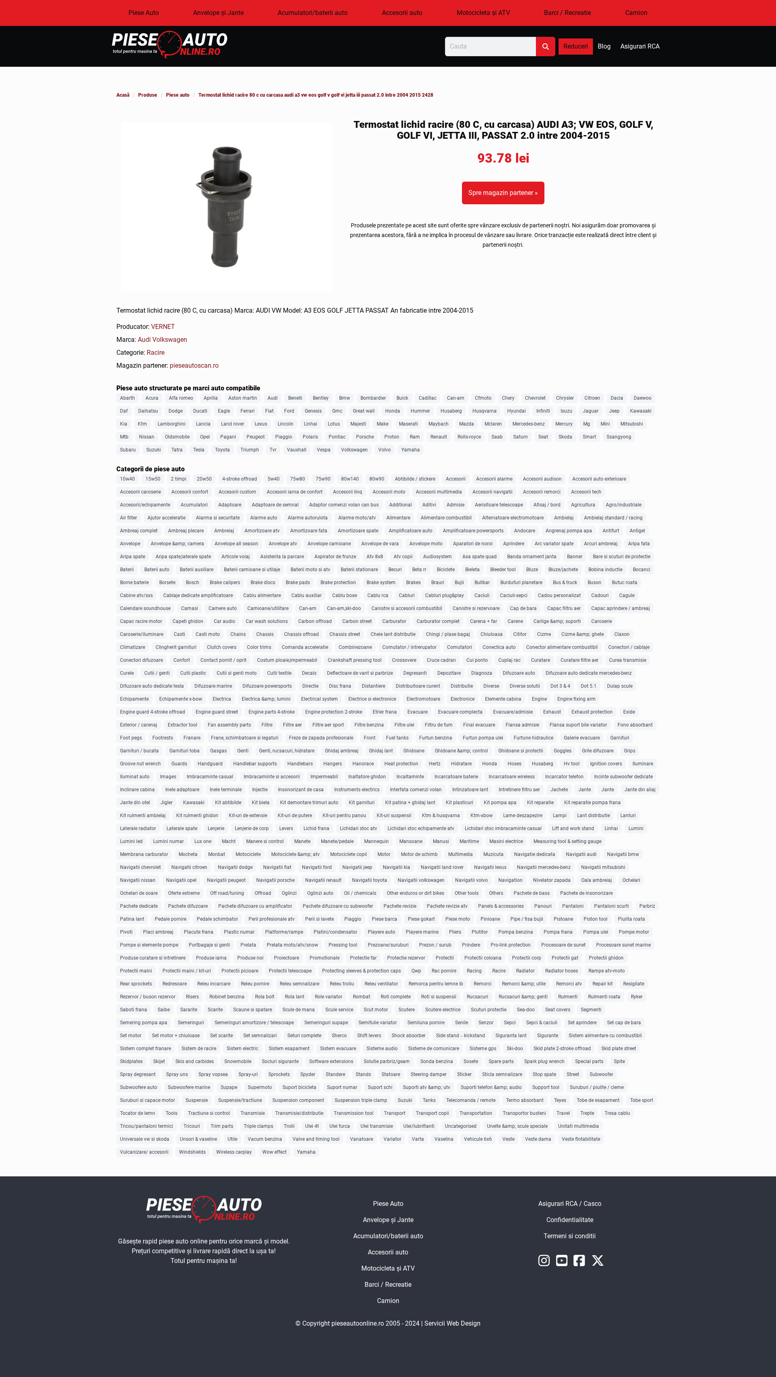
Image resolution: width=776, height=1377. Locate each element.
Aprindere (513, 544)
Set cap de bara (624, 1022)
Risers (192, 997)
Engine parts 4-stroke (272, 712)
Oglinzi (289, 893)
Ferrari (247, 411)
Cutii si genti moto (237, 673)
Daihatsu (148, 411)
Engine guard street (217, 712)
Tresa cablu (617, 1113)
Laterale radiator (138, 828)
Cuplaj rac (509, 660)
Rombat (361, 997)
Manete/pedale (337, 841)
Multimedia (460, 854)
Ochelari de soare (139, 893)
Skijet (159, 1061)
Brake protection (338, 582)
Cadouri (600, 595)
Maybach (438, 424)
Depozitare (449, 673)
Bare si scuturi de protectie (621, 556)
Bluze (532, 569)
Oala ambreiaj (596, 880)
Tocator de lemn (137, 1113)
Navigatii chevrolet (140, 867)
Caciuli (481, 595)
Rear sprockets (136, 984)
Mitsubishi (631, 424)
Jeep (614, 411)
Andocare (524, 531)
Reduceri (575, 46)
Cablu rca (377, 595)
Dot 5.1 (589, 686)
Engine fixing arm (576, 699)
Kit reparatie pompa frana (592, 802)
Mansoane (410, 841)
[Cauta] (545, 46)
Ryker (637, 997)
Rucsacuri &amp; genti (523, 997)
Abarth (127, 398)
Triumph (249, 450)
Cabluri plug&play (444, 595)
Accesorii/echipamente (145, 505)
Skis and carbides (194, 1061)
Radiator (525, 971)
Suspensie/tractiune (240, 1100)
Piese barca (384, 919)
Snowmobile (237, 1061)
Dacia (617, 398)
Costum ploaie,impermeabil (287, 660)
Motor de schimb (419, 854)
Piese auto (178, 95)
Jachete (559, 789)
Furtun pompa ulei (483, 738)
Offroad (263, 893)
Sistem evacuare (338, 1048)
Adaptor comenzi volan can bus (344, 505)
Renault (438, 437)
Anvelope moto (426, 544)
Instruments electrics (357, 789)
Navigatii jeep (357, 867)
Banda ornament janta (532, 556)
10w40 (127, 479)
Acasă (122, 95)
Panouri (543, 906)
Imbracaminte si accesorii (272, 777)
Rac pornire (444, 971)
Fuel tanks (397, 738)
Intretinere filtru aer (519, 789)
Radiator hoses (561, 971)
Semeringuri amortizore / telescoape (254, 1022)
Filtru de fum (439, 725)
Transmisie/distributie (299, 1113)
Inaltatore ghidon (367, 777)
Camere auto (223, 608)
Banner (574, 556)
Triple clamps (258, 1126)
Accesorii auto (402, 13)
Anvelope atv (283, 544)
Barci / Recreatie (567, 13)
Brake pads (298, 582)
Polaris (310, 437)
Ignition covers (606, 764)
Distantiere (373, 686)
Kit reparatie (540, 802)
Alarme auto (263, 518)
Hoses (514, 764)
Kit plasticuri (459, 802)
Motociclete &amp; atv (295, 854)
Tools (171, 1113)
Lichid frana (316, 828)
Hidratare (461, 764)
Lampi (560, 815)
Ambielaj (564, 518)
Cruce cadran (441, 660)
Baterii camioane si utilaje (252, 569)
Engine (539, 699)
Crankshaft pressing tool (355, 660)
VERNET (163, 326)
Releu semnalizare (299, 984)
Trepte (587, 1113)
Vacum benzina (265, 1139)
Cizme (544, 634)
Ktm (142, 424)
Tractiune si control (209, 1113)
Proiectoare (286, 958)
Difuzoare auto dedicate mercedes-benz (589, 673)
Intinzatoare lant (470, 789)
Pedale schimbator (217, 919)
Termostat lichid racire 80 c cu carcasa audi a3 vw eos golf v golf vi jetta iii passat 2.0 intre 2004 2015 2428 (315, 95)
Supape (229, 1087)
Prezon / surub (435, 945)
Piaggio (283, 437)
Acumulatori (194, 505)
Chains (238, 634)
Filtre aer (292, 725)
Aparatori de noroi (473, 544)
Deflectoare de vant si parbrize (360, 673)
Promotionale (325, 958)
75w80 (297, 479)
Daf (124, 411)
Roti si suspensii (438, 997)
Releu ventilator (381, 984)
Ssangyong (619, 437)
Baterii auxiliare (196, 569)
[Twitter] (598, 1263)
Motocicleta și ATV (483, 13)
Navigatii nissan (138, 880)
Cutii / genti (157, 673)
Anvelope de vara (380, 544)
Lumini (635, 828)
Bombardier (373, 398)
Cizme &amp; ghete (582, 634)
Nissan (146, 437)
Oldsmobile (177, 437)
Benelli (295, 398)
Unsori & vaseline (198, 1139)
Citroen (592, 398)
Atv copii (403, 556)
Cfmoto (483, 398)
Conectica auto (499, 647)
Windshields (192, 1152)
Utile (232, 1139)
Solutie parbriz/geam (387, 1061)
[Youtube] (564, 1263)
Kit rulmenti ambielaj (143, 815)
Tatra (177, 450)
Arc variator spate (554, 544)
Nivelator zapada (552, 880)
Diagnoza (481, 673)
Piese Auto (144, 13)
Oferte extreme (184, 893)
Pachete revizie (400, 906)
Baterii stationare (359, 569)
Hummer (420, 411)
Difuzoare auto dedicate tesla (152, 686)
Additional (400, 505)
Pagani (228, 437)
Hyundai (516, 411)
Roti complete (396, 997)
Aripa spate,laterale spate (183, 556)
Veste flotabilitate (581, 1139)
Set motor (130, 1035)
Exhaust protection (592, 712)
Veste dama (538, 1139)
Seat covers (557, 1010)
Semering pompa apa (143, 1022)
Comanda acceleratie (305, 647)
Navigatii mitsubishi (603, 867)
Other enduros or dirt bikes (415, 893)
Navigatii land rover (442, 867)
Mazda (466, 424)
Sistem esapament (289, 1048)
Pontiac (337, 437)
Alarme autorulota (308, 518)
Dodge (176, 411)
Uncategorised (461, 1126)
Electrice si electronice (372, 699)
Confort (181, 660)
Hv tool (572, 764)
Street (573, 1074)
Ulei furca (339, 1126)
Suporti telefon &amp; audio (491, 1087)
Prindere (471, 945)
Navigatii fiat (277, 867)
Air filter (128, 518)
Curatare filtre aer (580, 660)
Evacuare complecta (460, 712)
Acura (152, 398)
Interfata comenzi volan (416, 789)
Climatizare (132, 647)
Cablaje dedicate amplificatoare (198, 595)
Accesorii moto (389, 492)
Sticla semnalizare (502, 1074)
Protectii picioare (239, 971)
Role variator (328, 997)
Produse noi (250, 958)
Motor (383, 854)
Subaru (128, 450)
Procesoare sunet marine (623, 945)
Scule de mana (299, 1010)
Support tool (545, 1087)
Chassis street (344, 634)
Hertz (435, 764)
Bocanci (641, 569)
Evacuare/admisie (513, 712)
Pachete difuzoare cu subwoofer (338, 906)
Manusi (441, 841)
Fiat (269, 411)
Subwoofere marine (189, 1087)
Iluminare (643, 764)
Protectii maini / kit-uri (186, 971)
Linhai (310, 424)
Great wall (364, 411)
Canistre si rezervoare (476, 608)
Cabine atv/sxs (136, 595)
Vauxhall (296, 450)
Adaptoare (229, 505)
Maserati (408, 424)
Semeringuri (191, 1022)
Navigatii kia (396, 867)
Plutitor (480, 932)
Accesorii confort (189, 492)
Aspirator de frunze (335, 556)
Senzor (486, 1022)
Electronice (462, 699)
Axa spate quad (479, 556)
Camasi (189, 608)
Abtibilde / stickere (415, 479)
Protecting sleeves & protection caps (361, 971)
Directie (310, 686)
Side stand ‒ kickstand (460, 1035)
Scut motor (376, 1010)
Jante (584, 789)
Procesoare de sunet (563, 945)
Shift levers (369, 1035)
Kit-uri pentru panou (344, 815)
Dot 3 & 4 (560, 686)
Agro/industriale (623, 505)
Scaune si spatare (252, 1010)
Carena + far (483, 621)
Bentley (321, 398)
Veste (508, 1139)
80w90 (376, 479)
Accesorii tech (586, 492)
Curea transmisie (627, 660)
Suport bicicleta (299, 1087)
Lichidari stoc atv (358, 828)
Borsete (167, 582)
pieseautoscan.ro (194, 365)
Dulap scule (620, 686)
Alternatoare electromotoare (513, 518)
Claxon (622, 634)
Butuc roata (624, 582)
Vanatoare (361, 1139)
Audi (145, 339)
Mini (605, 424)
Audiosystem (437, 556)
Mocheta (188, 854)
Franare (191, 738)
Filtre (266, 725)
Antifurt (611, 531)
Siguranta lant (511, 1035)
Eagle (224, 411)
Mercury (564, 424)
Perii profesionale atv (272, 919)
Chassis (265, 634)
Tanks (429, 1100)
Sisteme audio (382, 1048)
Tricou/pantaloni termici (146, 1126)
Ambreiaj (224, 531)
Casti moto (208, 634)
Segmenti (591, 1010)
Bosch (192, 582)
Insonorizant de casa (301, 789)
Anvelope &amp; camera (177, 544)
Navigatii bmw (623, 854)
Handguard (210, 764)
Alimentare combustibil (446, 518)
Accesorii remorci (542, 492)
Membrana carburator (144, 854)
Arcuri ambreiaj (601, 544)
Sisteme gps (483, 1048)
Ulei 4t (312, 1126)
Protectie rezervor (406, 958)
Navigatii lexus (490, 867)
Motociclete (248, 854)
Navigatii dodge (235, 867)
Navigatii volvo (471, 880)
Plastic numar (239, 932)
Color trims (259, 647)
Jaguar (591, 411)
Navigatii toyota (369, 880)
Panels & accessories (501, 906)
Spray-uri (248, 1074)
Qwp (416, 971)
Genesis (313, 411)
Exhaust (552, 712)
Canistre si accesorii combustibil (406, 608)
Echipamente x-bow (180, 699)
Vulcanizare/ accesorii (144, 1152)
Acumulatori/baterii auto (313, 13)
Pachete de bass (532, 893)
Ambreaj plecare (186, 531)
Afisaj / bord (547, 505)
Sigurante (547, 1035)
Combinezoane (355, 647)
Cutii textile (279, 673)
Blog (604, 46)
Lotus (334, 424)
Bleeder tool (503, 569)
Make (382, 424)
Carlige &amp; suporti (557, 621)
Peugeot (256, 437)
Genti (243, 751)
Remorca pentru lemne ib (436, 984)
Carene (515, 621)
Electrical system (319, 699)
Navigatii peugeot (226, 880)
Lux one (202, 841)
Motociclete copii (348, 854)
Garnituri (619, 738)
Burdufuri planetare (521, 582)
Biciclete (446, 569)
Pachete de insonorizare (586, 893)
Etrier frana (385, 712)
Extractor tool (182, 725)
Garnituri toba (184, 751)
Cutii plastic (193, 673)
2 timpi (178, 479)
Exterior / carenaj (138, 725)
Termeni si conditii (598, 1238)
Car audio (224, 621)
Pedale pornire (170, 919)
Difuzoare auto (519, 673)
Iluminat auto (135, 777)
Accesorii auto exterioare (599, 479)
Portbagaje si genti (209, 945)
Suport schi (380, 1087)
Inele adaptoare (182, 789)
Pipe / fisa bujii (526, 919)
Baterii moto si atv (310, 569)
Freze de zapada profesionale (321, 738)
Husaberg (451, 411)
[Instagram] (546, 1263)
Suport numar (342, 1087)
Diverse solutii (525, 686)
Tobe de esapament (598, 1100)
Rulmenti (568, 997)
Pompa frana (558, 932)
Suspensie (197, 1100)
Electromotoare (423, 699)
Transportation (476, 1113)
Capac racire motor (141, 621)
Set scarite (221, 1035)
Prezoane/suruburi (388, 945)
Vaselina (443, 1139)
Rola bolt (264, 997)
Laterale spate (182, 828)
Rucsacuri (477, 997)
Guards (179, 764)
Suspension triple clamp (361, 1100)
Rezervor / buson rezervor (147, 997)
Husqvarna (484, 411)
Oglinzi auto (320, 893)
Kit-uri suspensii (394, 815)
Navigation (510, 880)
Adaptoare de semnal (275, 505)
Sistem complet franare (145, 1048)
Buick (402, 398)
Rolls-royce (469, 437)
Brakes (413, 582)
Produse (147, 95)
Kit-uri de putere (295, 815)
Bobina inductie (605, 569)
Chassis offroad (301, 634)
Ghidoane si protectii (520, 751)
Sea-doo (526, 1010)
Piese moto (457, 919)
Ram (415, 437)
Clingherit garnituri (176, 647)
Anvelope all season (236, 544)
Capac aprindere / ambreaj (620, 608)
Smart (589, 437)
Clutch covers (221, 647)
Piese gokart (421, 919)
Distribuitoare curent (418, 686)
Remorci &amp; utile (524, 984)
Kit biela (261, 802)
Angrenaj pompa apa (569, 531)
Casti (179, 634)
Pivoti (126, 932)
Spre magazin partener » (503, 193)
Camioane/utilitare (268, 608)
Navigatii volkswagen (421, 880)
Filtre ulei (404, 725)
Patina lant (132, 919)
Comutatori (459, 647)
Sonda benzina (436, 1061)
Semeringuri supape (326, 1022)
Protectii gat (565, 958)
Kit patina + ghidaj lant (410, 802)
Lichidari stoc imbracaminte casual (503, 828)
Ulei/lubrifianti (418, 1126)
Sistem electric (242, 1048)
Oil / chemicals (360, 893)
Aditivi (429, 505)
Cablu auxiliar (306, 595)
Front (369, 738)
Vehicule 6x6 (478, 1139)
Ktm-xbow (481, 815)
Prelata (248, 945)
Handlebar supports (255, 764)
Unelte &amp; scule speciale (517, 1126)
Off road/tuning (227, 893)
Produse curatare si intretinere (153, 958)
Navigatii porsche (275, 880)
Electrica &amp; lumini (266, 699)
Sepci (510, 1022)
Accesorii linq (347, 492)
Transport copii (432, 1113)
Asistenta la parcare (282, 556)
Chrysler (565, 398)
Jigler (166, 802)
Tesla (199, 450)
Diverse (491, 686)
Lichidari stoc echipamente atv (421, 828)
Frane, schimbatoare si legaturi (244, 738)
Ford (289, 411)
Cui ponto (477, 660)
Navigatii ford (317, 867)
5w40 (274, 479)
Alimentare (398, 518)
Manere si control (265, 841)
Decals (309, 673)
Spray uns (177, 1074)
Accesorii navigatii (492, 492)
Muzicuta (493, 854)
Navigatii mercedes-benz (544, 867)
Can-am (455, 398)
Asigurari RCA (640, 46)
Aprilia (211, 398)
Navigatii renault (323, 880)
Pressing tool (343, 945)
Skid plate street (618, 1048)
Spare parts (501, 1061)
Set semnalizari (260, 1035)
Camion (636, 13)
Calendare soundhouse (145, 608)
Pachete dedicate (139, 906)
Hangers (332, 764)
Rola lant (294, 997)
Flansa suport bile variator (578, 725)
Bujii (459, 582)
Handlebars (300, 764)
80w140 (350, 479)
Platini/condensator (335, 932)
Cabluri (407, 595)
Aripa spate (132, 556)
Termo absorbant (525, 1100)
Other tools (467, 893)
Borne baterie (134, 582)
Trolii (289, 1126)
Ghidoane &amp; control (461, 751)
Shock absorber (409, 1035)
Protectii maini (136, 971)
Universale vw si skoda (144, 1139)
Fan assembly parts (229, 725)
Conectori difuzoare (141, 660)
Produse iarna (211, 958)
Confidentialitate (595, 1222)
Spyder (307, 1074)
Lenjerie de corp (252, 828)
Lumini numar (168, 841)
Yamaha (410, 450)
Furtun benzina (435, 738)
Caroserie (601, 621)
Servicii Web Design (452, 1323)
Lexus (261, 424)
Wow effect (274, 1152)
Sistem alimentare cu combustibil (605, 1035)
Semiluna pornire (426, 1022)
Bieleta (472, 569)
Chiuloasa (492, 634)
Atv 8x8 (375, 556)
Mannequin (376, 841)
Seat (543, 437)
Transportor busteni (524, 1113)
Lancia (203, 424)
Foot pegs (131, 738)
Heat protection (401, 764)
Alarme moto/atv (357, 518)
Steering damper (429, 1074)
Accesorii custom (237, 492)
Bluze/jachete (563, 569)
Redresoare (174, 984)
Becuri (395, 569)
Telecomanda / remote (471, 1100)
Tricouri (191, 1126)
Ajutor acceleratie (167, 518)
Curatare (540, 660)
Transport (394, 1113)
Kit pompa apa (500, 802)
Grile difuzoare (598, 751)
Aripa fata (639, 544)
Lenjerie (216, 828)
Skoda (565, 437)
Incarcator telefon (564, 777)
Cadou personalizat (559, 595)
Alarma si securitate (218, 518)
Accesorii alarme (494, 479)
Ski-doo (515, 1048)
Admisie (455, 505)
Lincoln (285, 424)
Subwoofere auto (138, 1087)
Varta (418, 1139)
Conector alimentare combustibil (562, 647)
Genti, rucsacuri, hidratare (286, 751)
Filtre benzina (369, 725)
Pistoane (563, 919)
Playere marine (422, 932)
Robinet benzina (227, 997)
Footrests (162, 738)
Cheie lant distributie (393, 634)
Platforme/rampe (284, 932)
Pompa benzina (515, 932)
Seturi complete (304, 1035)
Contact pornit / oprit (223, 660)
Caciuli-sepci (513, 595)
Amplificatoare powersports (473, 531)
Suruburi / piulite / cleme (597, 1087)
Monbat (216, 854)
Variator (392, 1139)
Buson (594, 582)
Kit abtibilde (228, 802)
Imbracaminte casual (210, 777)
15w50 (153, 479)
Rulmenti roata (604, 997)
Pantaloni (573, 906)
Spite (619, 1061)
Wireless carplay (234, 1152)
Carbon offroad (315, 621)
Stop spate (544, 1074)
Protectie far (363, 958)
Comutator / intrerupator (409, 647)
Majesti (358, 424)
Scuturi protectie (488, 1010)
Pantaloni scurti (611, 906)
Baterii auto (156, 569)
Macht (229, 841)
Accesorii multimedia (439, 492)
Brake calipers (225, 582)
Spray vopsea (213, 1074)
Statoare (391, 1074)
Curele (127, 673)
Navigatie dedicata (534, 854)
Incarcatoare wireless (512, 777)
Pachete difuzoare (188, 906)
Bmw (344, 398)
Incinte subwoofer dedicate (623, 777)
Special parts (589, 1061)
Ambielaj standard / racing (613, 518)
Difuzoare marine (213, 686)
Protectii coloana (483, 958)
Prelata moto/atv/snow (292, 945)
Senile (461, 1022)
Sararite (188, 1010)
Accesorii (456, 479)
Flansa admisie (522, 725)
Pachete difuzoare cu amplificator (255, 906)
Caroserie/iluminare (141, 634)
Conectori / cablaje (628, 647)
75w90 (323, 479)
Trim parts (222, 1126)
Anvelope (130, 544)
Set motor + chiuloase (176, 1035)
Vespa (324, 450)
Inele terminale (226, 789)
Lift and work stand (573, 828)
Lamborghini (172, 424)
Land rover (232, 424)
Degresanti (415, 673)
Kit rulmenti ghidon (197, 815)
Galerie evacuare (582, 738)
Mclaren (493, 424)
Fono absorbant (635, 725)
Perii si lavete (319, 919)
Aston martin (242, 398)
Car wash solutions (267, 621)
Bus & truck (565, 582)
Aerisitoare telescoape (499, 505)
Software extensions (331, 1061)
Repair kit (603, 984)
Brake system (381, 582)
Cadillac (427, 398)
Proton (391, 437)
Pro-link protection (511, 945)
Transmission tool (353, 1113)
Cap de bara (523, 608)
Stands (363, 1074)
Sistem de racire (198, 1048)
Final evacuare (479, 725)
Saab (497, 437)
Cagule (627, 595)
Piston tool (595, 919)
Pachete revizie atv (447, 906)
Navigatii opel (181, 880)
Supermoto (260, 1087)
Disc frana (340, 686)
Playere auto (381, 932)
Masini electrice (506, 841)
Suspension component (298, 1100)
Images (168, 777)
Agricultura (583, 505)
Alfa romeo (181, 398)
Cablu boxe (344, 595)
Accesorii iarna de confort (295, 492)
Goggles (562, 751)
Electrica (222, 699)
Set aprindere (582, 1022)
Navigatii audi (581, 854)
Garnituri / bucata (139, 751)
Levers (286, 828)
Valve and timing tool (316, 1139)
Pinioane (490, 919)
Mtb (124, 437)
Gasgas (218, 751)
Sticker (464, 1074)
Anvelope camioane (329, 544)
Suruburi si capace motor (147, 1100)
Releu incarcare (213, 984)
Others (496, 893)
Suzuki (153, 450)
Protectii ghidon (606, 958)
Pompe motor (634, 932)
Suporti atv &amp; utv (426, 1087)
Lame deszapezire (522, 815)
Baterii (127, 569)
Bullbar (482, 582)
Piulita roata (631, 919)
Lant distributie (593, 815)
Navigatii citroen (189, 867)
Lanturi (628, 815)
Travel (563, 1113)
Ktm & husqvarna (441, 815)
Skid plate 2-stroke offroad (562, 1048)
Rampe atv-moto (606, 971)
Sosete (471, 1061)
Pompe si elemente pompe (149, 945)
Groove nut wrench (140, 764)
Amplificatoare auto (410, 531)
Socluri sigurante (280, 1061)
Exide (629, 712)
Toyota (222, 450)
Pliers (455, 932)
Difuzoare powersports (267, 686)
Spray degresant (138, 1074)
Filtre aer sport (328, 725)
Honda (392, 411)
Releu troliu (342, 984)
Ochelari (631, 880)
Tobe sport (641, 1100)
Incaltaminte (410, 777)
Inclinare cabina (137, 789)
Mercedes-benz (528, 424)
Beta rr (419, 569)
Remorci (482, 984)
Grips (629, 751)
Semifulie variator (377, 1022)
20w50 (204, 479)
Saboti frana (133, 1010)
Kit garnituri (362, 802)
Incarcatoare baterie (456, 777)
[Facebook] (581, 1263)
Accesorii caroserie (140, 492)
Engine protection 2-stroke (333, 712)
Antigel (637, 531)
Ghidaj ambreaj (341, 751)
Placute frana (198, 932)
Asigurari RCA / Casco (599, 1206)
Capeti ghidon (188, 621)
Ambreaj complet (139, 531)
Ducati (200, 411)
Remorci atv (569, 984)
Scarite (215, 1010)
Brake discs (263, 582)
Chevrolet (535, 398)
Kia (123, 424)
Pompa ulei (595, 932)
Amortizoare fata (308, 531)
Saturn (520, 437)
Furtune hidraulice (533, 738)
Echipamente (134, 699)
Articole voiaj (235, 556)
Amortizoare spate (358, 531)
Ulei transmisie (377, 1126)
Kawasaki (641, 411)
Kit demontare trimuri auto (309, 802)
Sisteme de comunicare (433, 1048)
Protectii (445, 958)
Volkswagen (169, 339)
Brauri (437, 582)
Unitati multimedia (578, 1126)
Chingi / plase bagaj (448, 634)
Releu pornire (255, 984)
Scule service (339, 1010)
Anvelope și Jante (218, 13)
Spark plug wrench (544, 1061)
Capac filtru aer (564, 608)
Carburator (394, 621)
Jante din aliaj (640, 789)
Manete (302, 841)
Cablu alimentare (262, 595)
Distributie (462, 686)
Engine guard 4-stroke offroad (152, 712)
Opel (205, 437)
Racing (474, 971)
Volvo (384, 450)
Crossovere (404, 660)
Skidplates (131, 1061)
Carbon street (357, 621)
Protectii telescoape (290, 971)
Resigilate (633, 984)
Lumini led (131, 841)
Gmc (337, 411)
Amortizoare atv (262, 531)
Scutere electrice (442, 1010)
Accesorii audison (542, 479)
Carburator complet (438, 621)
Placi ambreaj (158, 932)
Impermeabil (324, 777)
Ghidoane (413, 751)
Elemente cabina (503, 699)
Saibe (164, 1010)
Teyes (560, 1100)
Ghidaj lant (381, 751)
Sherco (339, 1035)
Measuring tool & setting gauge (567, 841)
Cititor (520, 634)
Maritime (469, 841)
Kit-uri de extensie (248, 815)
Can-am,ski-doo (344, 608)
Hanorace (363, 764)
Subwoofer (601, 1074)
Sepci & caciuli (541, 1022)
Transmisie (252, 1113)
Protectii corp (526, 958)
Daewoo (643, 398)
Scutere (407, 1010)
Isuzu (566, 411)
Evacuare (417, 712)
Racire (155, 352)
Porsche (365, 437)
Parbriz (647, 906)
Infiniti (543, 411)
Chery (508, 398)
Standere (335, 1074)
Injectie (260, 789)
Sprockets (279, 1074)
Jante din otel (135, 802)
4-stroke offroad (239, 479)
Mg (586, 424)
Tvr (273, 450)
